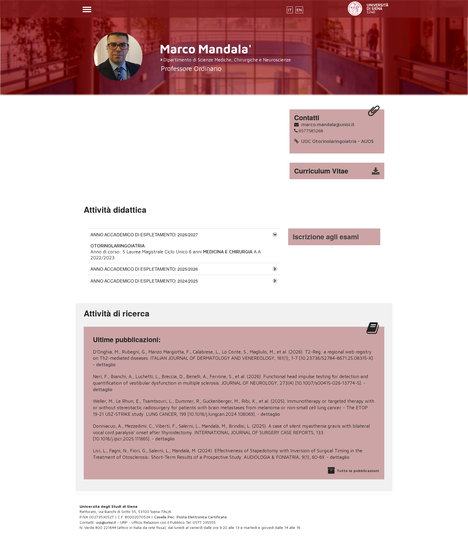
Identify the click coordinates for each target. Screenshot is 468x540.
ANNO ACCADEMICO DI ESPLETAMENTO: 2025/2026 (144, 269)
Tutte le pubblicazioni (358, 470)
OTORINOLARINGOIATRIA (117, 245)
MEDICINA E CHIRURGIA (227, 251)
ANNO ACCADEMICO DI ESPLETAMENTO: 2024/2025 (144, 281)
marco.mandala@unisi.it (328, 124)
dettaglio (106, 364)
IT (290, 10)
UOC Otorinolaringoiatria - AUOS (337, 141)
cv (340, 171)
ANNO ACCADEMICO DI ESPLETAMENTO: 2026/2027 (144, 234)
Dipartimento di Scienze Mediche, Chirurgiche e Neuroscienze (227, 60)
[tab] (184, 234)
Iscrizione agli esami (326, 236)
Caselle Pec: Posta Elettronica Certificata (190, 517)
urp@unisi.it (106, 522)
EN (299, 10)
